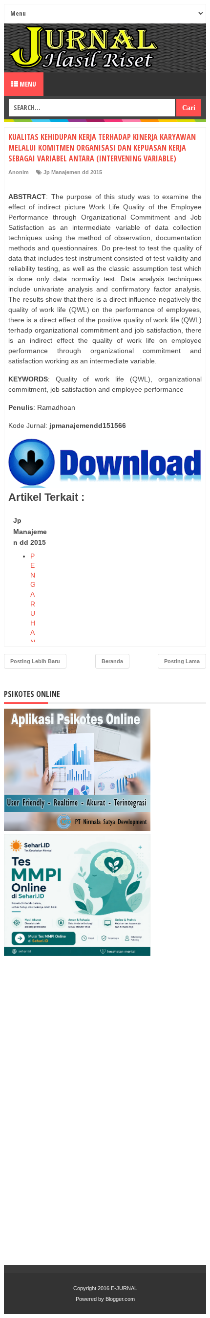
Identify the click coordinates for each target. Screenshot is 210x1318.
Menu (27, 84)
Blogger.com (120, 1299)
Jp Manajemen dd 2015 (72, 172)
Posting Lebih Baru (35, 661)
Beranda (112, 661)
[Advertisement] (128, 574)
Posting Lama (182, 661)
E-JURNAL (124, 1288)
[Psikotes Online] (77, 828)
